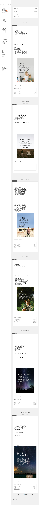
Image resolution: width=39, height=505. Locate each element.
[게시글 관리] (17, 85)
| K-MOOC (3, 70)
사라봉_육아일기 (3, 54)
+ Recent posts (15, 499)
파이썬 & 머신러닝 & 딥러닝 (5, 58)
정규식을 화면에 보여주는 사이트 (5, 57)
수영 (3, 43)
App (3, 18)
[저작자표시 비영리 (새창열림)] (22, 85)
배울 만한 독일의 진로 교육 (17, 321)
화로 (14, 404)
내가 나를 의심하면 (25, 256)
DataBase (4, 21)
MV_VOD (4, 31)
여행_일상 (4, 30)
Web (3, 19)
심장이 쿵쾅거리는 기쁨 (17, 486)
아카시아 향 (15, 487)
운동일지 (3, 42)
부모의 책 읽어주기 (16, 8)
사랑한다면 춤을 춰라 (25, 101)
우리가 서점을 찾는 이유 (17, 402)
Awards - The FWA (4, 66)
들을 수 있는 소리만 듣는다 (17, 16)
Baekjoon (4, 13)
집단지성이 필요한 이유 (17, 318)
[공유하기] (16, 85)
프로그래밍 (4, 12)
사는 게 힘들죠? (16, 401)
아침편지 (4, 9)
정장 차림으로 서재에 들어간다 (17, 169)
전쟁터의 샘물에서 (16, 11)
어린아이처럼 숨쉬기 (16, 320)
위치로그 (3, 52)
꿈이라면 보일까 (16, 403)
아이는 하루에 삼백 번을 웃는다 (17, 485)
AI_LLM (3, 8)
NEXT (32, 494)
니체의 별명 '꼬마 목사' (17, 245)
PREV (18, 494)
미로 (14, 322)
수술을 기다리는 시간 (16, 489)
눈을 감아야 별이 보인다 (16, 14)
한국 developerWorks (4, 67)
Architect (4, 22)
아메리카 (15, 247)
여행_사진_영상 (4, 29)
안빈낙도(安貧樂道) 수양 (17, 93)
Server (3, 20)
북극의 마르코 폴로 (16, 488)
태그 (2, 50)
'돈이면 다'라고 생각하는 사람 (17, 319)
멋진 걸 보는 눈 (16, 90)
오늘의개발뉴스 (4, 10)
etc (3, 44)
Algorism (3, 53)
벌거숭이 (15, 92)
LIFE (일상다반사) (4, 11)
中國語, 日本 (4, 41)
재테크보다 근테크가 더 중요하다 (18, 91)
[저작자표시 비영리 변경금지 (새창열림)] (23, 481)
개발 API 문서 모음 (4, 56)
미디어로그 (3, 51)
